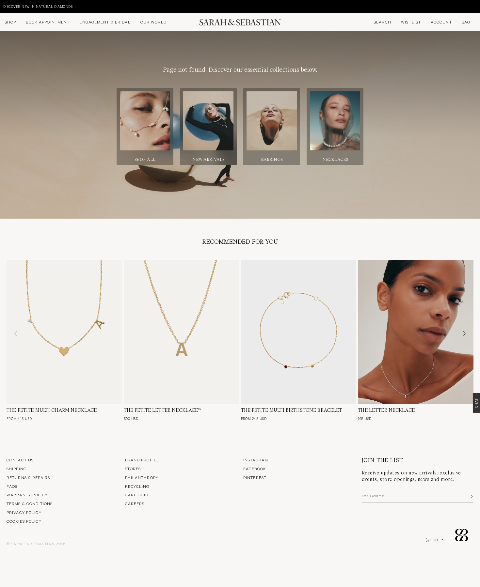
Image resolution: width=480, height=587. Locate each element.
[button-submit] (471, 496)
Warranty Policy (27, 494)
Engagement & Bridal (104, 21)
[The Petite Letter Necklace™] (181, 332)
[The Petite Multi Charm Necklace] (64, 332)
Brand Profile (142, 459)
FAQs (12, 486)
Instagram (255, 459)
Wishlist (411, 21)
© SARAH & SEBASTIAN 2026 (36, 543)
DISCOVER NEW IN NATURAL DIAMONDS (37, 6)
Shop (10, 21)
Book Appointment (48, 21)
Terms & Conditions (30, 503)
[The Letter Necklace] (415, 332)
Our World (153, 21)
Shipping (16, 468)
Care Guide (138, 494)
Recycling (137, 486)
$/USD (432, 539)
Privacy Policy (24, 512)
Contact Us (20, 459)
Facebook (254, 468)
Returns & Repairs (28, 477)
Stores (133, 468)
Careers (135, 503)
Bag (466, 21)
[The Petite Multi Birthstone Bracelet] (299, 332)
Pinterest (254, 477)
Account (441, 21)
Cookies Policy (24, 521)
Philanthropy (141, 477)
